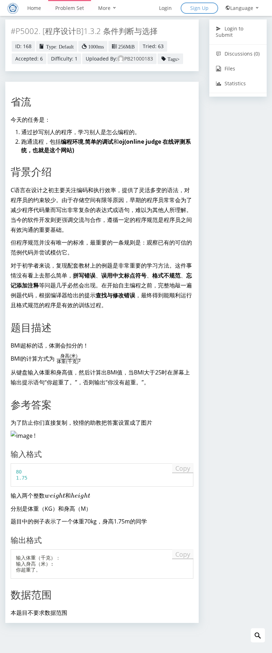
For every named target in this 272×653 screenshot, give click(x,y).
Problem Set (69, 8)
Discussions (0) (241, 53)
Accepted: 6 (29, 58)
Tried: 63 (153, 46)
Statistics (234, 83)
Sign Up (199, 8)
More (105, 8)
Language (242, 8)
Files (229, 68)
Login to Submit (229, 31)
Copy (182, 468)
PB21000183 (138, 58)
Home (34, 8)
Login (165, 8)
